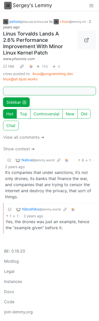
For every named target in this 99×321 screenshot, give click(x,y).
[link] (21, 66)
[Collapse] (9, 160)
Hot (9, 113)
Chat (10, 125)
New (70, 113)
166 (11, 66)
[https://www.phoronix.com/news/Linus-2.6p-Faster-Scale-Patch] (86, 40)
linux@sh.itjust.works (20, 79)
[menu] (91, 5)
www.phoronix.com (19, 59)
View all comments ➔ (23, 137)
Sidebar (13, 102)
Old (84, 113)
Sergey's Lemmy (32, 5)
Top (23, 113)
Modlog (11, 261)
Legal (9, 271)
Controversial (46, 113)
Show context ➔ (19, 148)
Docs (9, 291)
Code (9, 301)
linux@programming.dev (52, 74)
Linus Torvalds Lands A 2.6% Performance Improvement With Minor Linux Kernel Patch (33, 43)
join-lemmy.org (18, 311)
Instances (13, 281)
